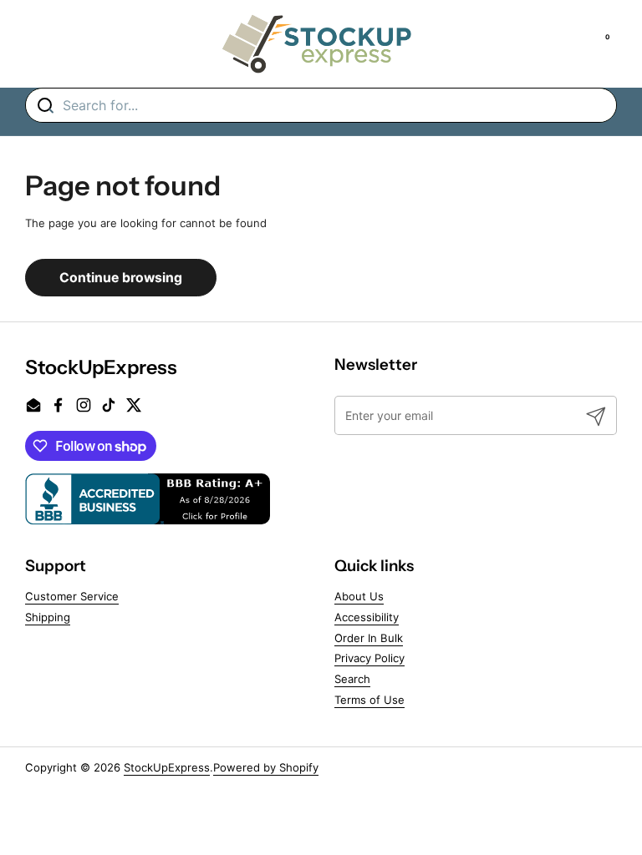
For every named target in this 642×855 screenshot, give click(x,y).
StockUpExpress (167, 767)
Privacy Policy (369, 658)
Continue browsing (120, 278)
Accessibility (366, 617)
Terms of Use (369, 699)
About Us (359, 596)
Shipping (47, 617)
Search (352, 679)
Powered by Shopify (265, 767)
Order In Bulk (368, 638)
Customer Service (72, 596)
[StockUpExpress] (317, 44)
